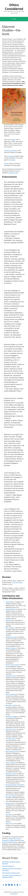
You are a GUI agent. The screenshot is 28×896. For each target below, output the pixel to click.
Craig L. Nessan (10, 762)
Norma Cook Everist (11, 694)
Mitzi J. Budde (10, 627)
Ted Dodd (12, 160)
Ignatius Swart (10, 803)
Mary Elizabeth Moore (12, 751)
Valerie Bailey (10, 602)
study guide (10, 156)
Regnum (13, 139)
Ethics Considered (14, 7)
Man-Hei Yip (9, 823)
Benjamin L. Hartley (11, 705)
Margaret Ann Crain (11, 637)
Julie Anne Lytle (10, 729)
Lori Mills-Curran (10, 738)
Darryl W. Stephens (11, 796)
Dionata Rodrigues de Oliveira (14, 784)
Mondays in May (13, 173)
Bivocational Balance (8, 866)
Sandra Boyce (10, 620)
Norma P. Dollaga (11, 648)
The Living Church (17, 582)
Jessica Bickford (10, 609)
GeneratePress (14, 893)
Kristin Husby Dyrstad (12, 664)
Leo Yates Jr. (9, 814)
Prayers (6, 163)
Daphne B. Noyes (11, 773)
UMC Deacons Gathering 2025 (11, 873)
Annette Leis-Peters (11, 716)
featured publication (11, 150)
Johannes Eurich (10, 676)
